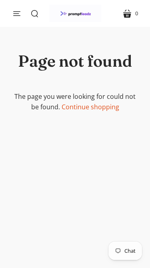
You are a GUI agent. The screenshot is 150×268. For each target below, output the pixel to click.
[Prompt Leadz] (75, 13)
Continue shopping (90, 106)
